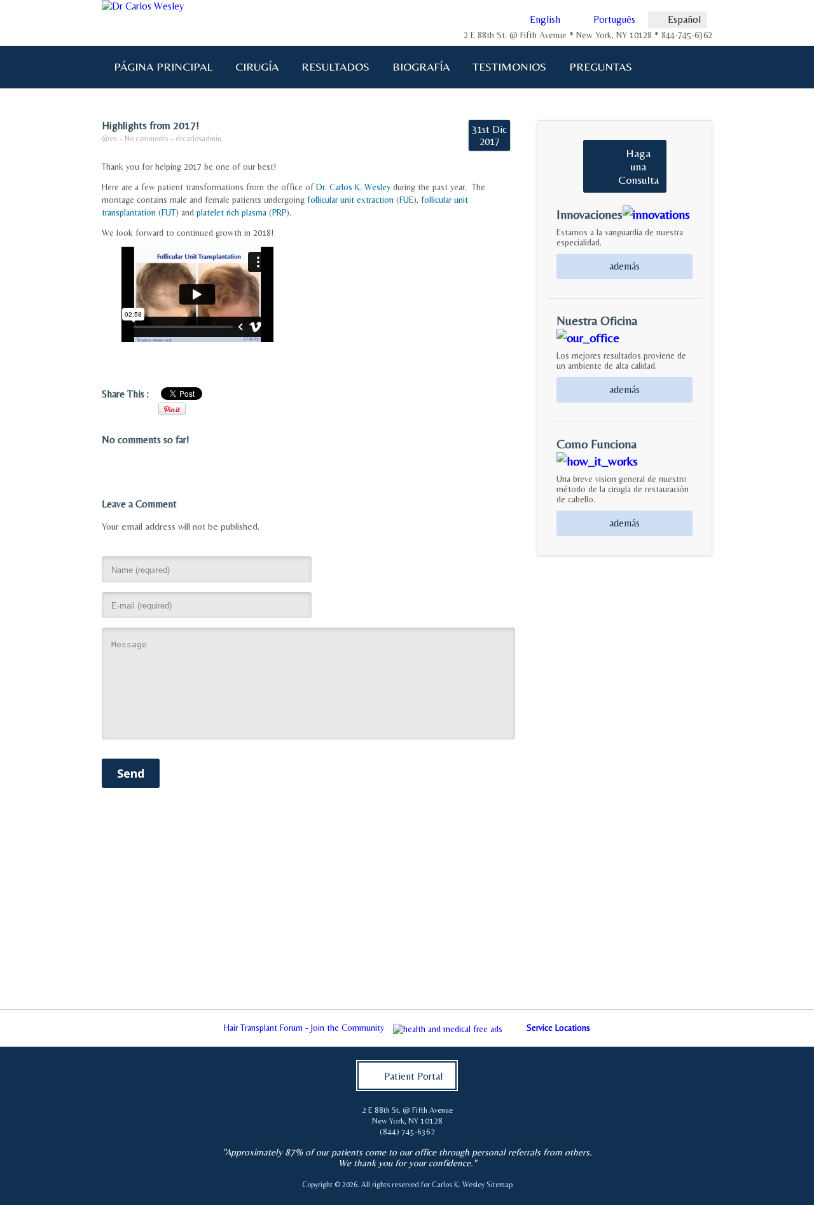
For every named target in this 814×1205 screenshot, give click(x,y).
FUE (406, 200)
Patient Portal (413, 1076)
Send (130, 773)
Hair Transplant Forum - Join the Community (304, 1028)
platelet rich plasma (231, 212)
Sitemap (499, 1184)
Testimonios (509, 66)
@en (109, 138)
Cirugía (251, 67)
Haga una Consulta (638, 166)
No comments (146, 138)
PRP (279, 212)
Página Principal (163, 66)
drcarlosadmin (198, 138)
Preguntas (595, 67)
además (624, 266)
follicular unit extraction (350, 200)
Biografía (416, 67)
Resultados (335, 66)
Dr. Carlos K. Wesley (353, 187)
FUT (169, 212)
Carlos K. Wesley (458, 1184)
